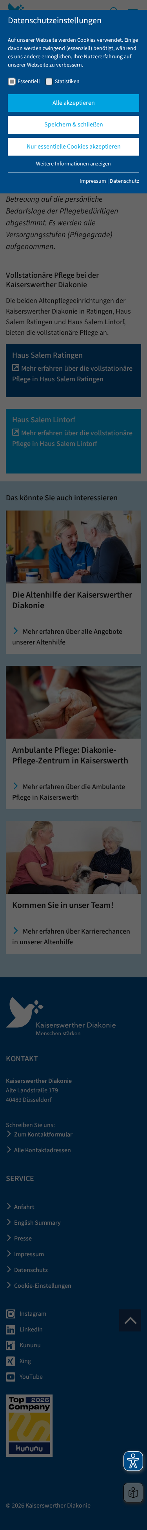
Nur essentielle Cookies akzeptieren (74, 146)
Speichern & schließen (73, 124)
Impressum (93, 181)
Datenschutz (124, 181)
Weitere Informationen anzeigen (73, 164)
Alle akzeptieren (74, 102)
